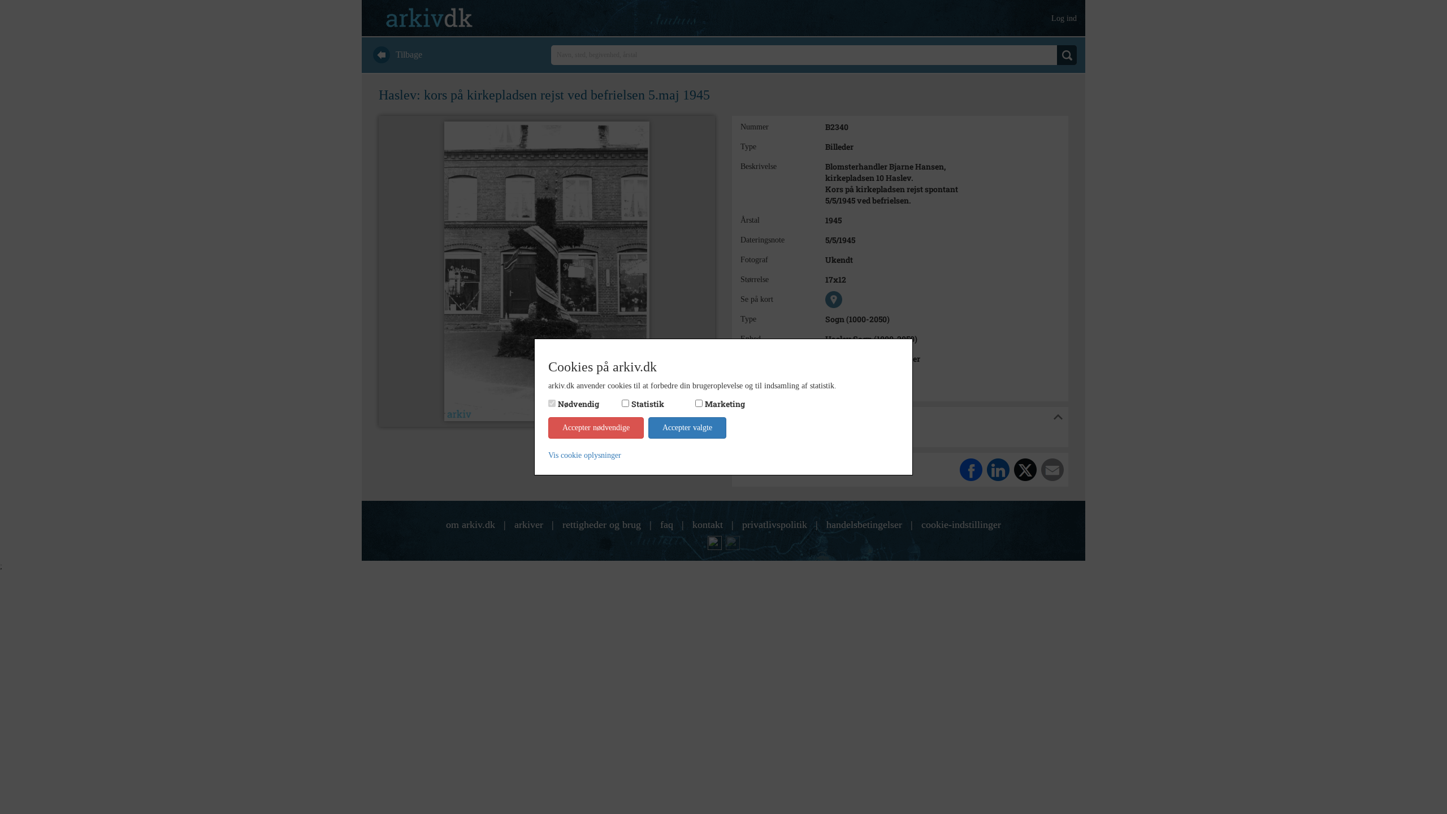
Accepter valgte (687, 427)
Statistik (647, 404)
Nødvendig (578, 404)
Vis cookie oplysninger (584, 455)
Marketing (725, 404)
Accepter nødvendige (596, 427)
